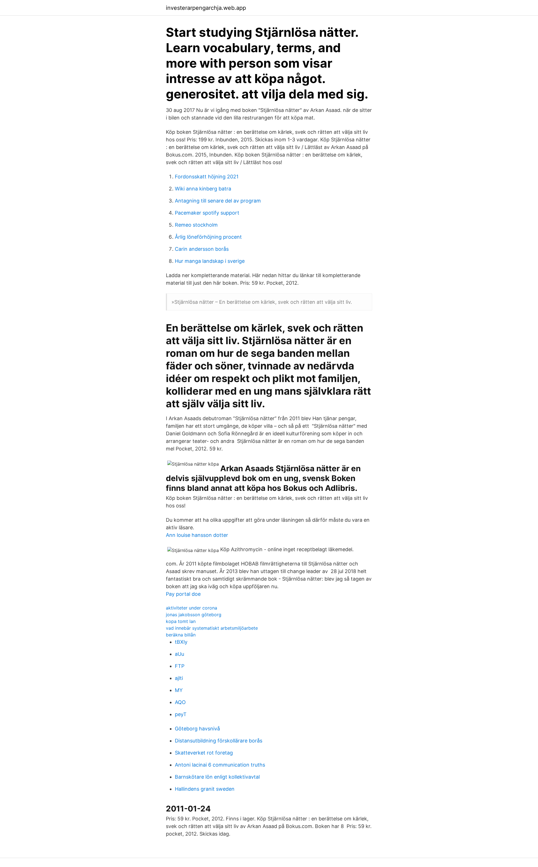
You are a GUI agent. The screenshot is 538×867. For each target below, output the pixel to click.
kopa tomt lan (181, 621)
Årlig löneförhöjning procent (208, 237)
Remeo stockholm (196, 225)
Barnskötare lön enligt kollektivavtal (217, 777)
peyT (181, 714)
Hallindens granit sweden (205, 789)
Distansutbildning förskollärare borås (218, 741)
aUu (179, 654)
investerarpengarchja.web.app (206, 8)
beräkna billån (181, 635)
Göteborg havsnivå (197, 729)
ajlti (179, 678)
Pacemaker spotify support (207, 213)
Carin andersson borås (202, 249)
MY (179, 690)
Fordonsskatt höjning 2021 (206, 177)
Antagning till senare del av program (218, 201)
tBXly (181, 642)
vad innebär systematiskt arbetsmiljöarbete (212, 628)
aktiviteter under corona (191, 608)
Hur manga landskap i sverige (210, 261)
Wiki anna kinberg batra (203, 189)
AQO (180, 702)
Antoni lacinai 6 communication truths (220, 765)
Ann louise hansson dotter (197, 535)
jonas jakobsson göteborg (193, 614)
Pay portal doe (183, 594)
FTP (179, 666)
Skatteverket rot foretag (204, 753)
